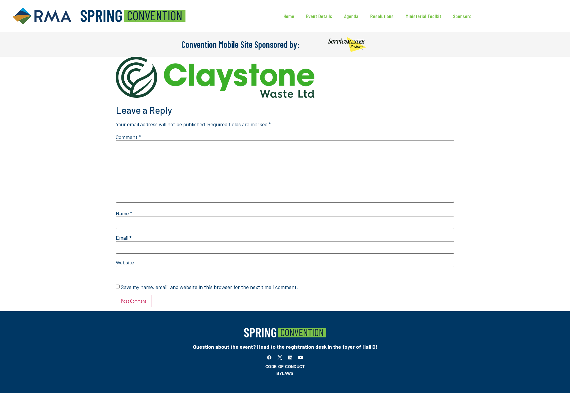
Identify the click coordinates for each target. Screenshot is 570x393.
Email (124, 238)
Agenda (351, 16)
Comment (128, 137)
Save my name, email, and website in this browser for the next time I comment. (209, 287)
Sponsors (462, 16)
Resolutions (382, 16)
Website (125, 262)
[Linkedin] (290, 357)
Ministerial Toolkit (423, 16)
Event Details (319, 16)
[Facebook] (269, 357)
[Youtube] (300, 357)
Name (124, 213)
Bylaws (284, 373)
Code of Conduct (285, 366)
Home (289, 16)
